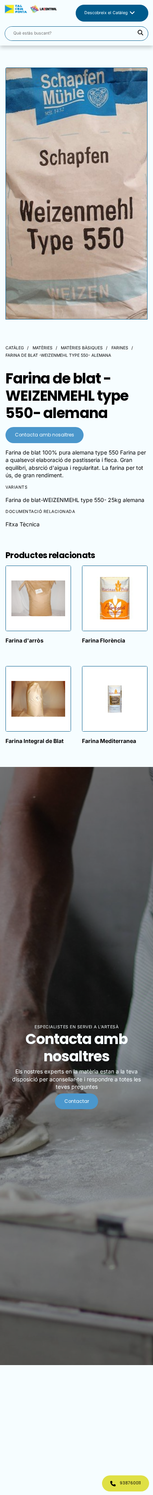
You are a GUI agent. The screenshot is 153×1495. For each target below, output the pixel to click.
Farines (119, 347)
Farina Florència (103, 640)
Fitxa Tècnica (22, 524)
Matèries (43, 347)
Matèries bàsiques (82, 347)
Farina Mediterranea (109, 740)
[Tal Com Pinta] (31, 13)
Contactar (76, 1101)
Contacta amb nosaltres (44, 435)
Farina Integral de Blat (34, 740)
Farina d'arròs (24, 640)
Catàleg (14, 347)
